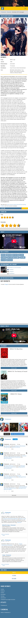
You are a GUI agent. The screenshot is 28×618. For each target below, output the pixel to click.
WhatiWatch (11, 273)
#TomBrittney (6, 447)
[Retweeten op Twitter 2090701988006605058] (7, 470)
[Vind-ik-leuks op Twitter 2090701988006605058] (9, 470)
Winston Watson (9, 260)
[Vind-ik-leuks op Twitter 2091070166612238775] (9, 460)
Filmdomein (3, 12)
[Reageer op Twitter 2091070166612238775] (4, 460)
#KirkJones (6, 476)
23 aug (18, 444)
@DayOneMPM (22, 467)
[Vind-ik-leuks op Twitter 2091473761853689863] (9, 449)
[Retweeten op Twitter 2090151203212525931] (7, 480)
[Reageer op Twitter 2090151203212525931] (4, 480)
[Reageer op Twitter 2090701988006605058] (4, 470)
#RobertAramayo (12, 476)
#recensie (24, 455)
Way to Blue (3, 260)
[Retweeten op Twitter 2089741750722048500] (7, 491)
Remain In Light (22, 518)
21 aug (18, 464)
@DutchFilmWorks (16, 447)
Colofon (2, 589)
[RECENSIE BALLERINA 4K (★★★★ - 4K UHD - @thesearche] (14, 427)
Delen (4, 535)
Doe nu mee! (14, 368)
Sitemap (2, 596)
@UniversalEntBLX (8, 468)
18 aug (18, 484)
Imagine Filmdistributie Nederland (10, 518)
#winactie (17, 446)
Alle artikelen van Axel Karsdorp (14, 267)
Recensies (9, 12)
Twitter (14, 572)
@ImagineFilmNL (22, 476)
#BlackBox (8, 446)
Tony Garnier (23, 257)
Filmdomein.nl (4, 605)
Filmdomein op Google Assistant (8, 599)
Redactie (3, 591)
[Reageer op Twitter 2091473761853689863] (4, 449)
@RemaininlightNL (8, 478)
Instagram (11, 271)
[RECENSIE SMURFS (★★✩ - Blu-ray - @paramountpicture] (23, 427)
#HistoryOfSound (9, 465)
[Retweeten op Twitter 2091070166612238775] (7, 460)
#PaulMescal (6, 467)
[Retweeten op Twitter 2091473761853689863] (7, 449)
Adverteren (3, 597)
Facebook (11, 269)
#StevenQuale (22, 446)
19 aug (18, 474)
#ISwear (7, 475)
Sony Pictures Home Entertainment (15, 204)
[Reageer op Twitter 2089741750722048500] (4, 491)
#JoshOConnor (13, 467)
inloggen (6, 284)
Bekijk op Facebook (5, 534)
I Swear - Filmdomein (6, 555)
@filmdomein (13, 444)
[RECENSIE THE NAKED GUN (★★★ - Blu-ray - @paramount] (4, 427)
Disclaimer (3, 594)
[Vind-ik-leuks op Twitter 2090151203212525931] (9, 480)
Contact (2, 592)
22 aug (18, 453)
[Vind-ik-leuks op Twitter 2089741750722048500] (9, 491)
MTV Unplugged (3, 257)
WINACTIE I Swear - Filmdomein (9, 525)
